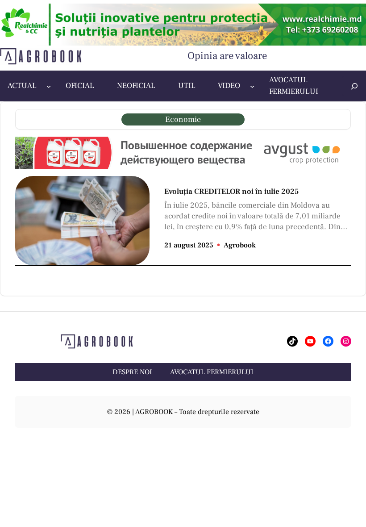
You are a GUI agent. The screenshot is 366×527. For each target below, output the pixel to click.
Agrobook (240, 245)
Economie (183, 119)
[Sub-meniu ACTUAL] (48, 86)
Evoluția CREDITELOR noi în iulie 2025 (231, 192)
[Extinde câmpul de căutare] (354, 86)
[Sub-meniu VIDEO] (252, 86)
